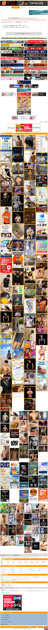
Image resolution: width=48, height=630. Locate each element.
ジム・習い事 (3, 569)
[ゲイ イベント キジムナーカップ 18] (33, 468)
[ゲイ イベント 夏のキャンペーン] (42, 195)
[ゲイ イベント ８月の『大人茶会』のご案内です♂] (24, 452)
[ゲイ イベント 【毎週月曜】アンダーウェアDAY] (43, 423)
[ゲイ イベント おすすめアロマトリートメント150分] (28, 533)
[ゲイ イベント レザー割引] (42, 180)
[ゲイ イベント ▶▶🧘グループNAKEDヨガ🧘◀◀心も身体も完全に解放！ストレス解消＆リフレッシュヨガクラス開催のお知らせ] (30, 404)
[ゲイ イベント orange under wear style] (18, 259)
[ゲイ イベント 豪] (43, 431)
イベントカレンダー (40, 7)
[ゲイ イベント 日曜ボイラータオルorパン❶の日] (42, 323)
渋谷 (31, 561)
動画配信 (2, 572)
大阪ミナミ (27, 562)
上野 (13, 561)
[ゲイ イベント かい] (18, 231)
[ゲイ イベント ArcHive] (4, 508)
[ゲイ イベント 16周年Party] (14, 481)
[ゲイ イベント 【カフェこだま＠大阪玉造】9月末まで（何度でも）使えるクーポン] (18, 356)
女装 (39, 569)
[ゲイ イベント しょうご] (4, 518)
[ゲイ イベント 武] (18, 311)
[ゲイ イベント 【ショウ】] (12, 540)
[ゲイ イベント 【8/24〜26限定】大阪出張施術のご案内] (14, 413)
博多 (43, 562)
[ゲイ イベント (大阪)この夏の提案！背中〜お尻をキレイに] (30, 320)
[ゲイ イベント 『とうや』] (5, 416)
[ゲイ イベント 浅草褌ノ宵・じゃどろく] (12, 519)
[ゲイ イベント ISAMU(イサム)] (18, 217)
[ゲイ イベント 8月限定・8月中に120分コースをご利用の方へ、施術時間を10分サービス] (18, 372)
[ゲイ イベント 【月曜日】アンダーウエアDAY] (43, 440)
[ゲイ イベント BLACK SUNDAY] (18, 202)
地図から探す (24, 7)
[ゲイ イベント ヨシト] (6, 297)
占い (21, 570)
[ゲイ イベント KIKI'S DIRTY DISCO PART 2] (30, 349)
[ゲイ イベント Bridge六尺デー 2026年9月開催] (20, 540)
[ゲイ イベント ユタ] (18, 140)
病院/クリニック (32, 569)
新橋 (25, 561)
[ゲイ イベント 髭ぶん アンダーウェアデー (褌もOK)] (42, 353)
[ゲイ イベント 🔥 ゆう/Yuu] (4, 529)
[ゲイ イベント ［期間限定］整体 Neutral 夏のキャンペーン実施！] (6, 282)
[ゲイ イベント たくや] (44, 506)
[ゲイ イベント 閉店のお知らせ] (5, 468)
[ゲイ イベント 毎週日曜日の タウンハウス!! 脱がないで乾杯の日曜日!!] (6, 265)
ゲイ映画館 (12, 572)
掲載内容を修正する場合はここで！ (7, 585)
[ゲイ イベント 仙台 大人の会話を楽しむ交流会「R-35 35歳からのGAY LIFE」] (33, 494)
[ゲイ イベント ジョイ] (42, 158)
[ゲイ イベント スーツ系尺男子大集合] (28, 522)
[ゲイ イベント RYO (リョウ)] (30, 392)
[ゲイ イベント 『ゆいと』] (30, 232)
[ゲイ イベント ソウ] (18, 299)
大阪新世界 (32, 562)
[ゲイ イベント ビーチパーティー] (24, 496)
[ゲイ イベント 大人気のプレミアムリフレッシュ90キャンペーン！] (30, 165)
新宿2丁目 (44, 561)
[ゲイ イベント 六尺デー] (12, 530)
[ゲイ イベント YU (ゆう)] (5, 427)
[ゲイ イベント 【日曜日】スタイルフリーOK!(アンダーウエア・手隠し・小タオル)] (6, 185)
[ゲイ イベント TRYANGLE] (30, 305)
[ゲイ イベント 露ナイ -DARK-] (36, 545)
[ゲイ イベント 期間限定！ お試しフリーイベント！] (30, 286)
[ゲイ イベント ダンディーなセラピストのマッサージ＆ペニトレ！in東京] (43, 415)
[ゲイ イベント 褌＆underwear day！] (6, 232)
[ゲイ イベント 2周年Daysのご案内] (33, 481)
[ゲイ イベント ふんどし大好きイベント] (30, 174)
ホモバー (2, 568)
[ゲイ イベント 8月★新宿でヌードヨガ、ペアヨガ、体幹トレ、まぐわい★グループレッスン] (6, 157)
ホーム (7, 7)
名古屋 (8, 562)
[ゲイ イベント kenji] (6, 385)
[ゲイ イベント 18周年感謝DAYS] (24, 485)
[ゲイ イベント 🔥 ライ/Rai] (28, 538)
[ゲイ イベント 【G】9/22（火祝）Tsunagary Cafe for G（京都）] (36, 515)
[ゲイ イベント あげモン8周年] (43, 495)
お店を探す (16, 7)
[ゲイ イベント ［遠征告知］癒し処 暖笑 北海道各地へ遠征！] (6, 368)
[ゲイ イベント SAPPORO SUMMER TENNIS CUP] (43, 481)
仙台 (8, 561)
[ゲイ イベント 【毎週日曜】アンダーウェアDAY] (18, 190)
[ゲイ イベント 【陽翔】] (42, 287)
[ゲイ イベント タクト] (5, 453)
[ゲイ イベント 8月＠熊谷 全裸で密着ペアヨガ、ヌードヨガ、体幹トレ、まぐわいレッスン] (36, 521)
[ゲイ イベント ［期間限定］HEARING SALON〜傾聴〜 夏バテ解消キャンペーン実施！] (30, 274)
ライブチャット (13, 570)
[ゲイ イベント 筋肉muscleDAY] (33, 442)
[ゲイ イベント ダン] (42, 304)
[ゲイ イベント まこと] (30, 334)
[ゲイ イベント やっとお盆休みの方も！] (6, 402)
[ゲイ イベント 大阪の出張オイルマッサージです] (30, 188)
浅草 (19, 561)
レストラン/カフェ (42, 568)
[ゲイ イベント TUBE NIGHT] (6, 143)
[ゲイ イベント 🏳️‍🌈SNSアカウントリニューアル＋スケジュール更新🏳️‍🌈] (30, 156)
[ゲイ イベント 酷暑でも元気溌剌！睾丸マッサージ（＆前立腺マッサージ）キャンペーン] (18, 388)
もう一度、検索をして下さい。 (24, 33)
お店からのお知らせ (32, 7)
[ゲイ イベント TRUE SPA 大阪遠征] (18, 289)
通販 (39, 570)
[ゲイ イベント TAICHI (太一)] (44, 522)
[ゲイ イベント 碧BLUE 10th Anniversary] (18, 154)
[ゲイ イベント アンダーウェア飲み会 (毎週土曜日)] (42, 169)
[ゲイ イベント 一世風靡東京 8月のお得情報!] (30, 142)
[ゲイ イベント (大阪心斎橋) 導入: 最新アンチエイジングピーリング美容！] (30, 378)
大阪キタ (20, 562)
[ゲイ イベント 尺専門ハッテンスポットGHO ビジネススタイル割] (44, 530)
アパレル (21, 569)
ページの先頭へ (41, 626)
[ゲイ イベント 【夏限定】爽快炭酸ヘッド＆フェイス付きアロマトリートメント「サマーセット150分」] (28, 527)
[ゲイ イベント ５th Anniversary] (43, 468)
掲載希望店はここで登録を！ (6, 584)
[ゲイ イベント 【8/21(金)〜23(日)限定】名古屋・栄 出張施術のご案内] (6, 307)
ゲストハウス (31, 568)
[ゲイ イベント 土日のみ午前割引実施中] (36, 505)
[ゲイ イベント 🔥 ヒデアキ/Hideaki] (18, 276)
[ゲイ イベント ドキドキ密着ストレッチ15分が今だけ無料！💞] (6, 199)
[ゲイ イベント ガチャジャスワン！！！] (14, 433)
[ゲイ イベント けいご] (28, 508)
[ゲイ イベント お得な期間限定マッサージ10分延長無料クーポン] (6, 171)
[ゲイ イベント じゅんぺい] (14, 454)
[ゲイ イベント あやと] (20, 518)
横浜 (2, 562)
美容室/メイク (13, 569)
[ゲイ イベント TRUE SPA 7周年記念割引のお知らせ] (42, 369)
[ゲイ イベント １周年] (5, 496)
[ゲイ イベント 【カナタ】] (4, 540)
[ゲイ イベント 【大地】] (33, 455)
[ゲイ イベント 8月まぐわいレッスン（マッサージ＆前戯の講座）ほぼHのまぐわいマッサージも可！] (30, 261)
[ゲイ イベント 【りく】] (14, 422)
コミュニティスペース (5, 570)
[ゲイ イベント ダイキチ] (30, 201)
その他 (21, 572)
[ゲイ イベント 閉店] (5, 482)
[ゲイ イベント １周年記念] (18, 340)
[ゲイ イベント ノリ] (42, 271)
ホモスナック (12, 568)
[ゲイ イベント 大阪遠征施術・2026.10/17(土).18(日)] (44, 546)
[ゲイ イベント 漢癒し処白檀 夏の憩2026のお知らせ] (42, 384)
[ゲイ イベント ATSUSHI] (6, 351)
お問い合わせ (33, 626)
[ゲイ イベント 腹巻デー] (30, 248)
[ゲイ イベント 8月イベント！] (42, 238)
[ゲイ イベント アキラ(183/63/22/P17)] (18, 168)
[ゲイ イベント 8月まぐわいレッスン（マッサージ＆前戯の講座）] (6, 327)
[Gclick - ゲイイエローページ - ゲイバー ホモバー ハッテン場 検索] (8, 3)
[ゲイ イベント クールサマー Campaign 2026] (6, 248)
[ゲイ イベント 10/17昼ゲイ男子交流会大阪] (12, 508)
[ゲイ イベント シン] (24, 438)
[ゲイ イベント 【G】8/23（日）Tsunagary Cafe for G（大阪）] (42, 232)
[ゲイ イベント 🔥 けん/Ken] (43, 448)
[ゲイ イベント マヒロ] (18, 180)
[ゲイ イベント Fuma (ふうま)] (42, 339)
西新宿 (37, 561)
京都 (13, 562)
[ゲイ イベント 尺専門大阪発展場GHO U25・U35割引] (24, 415)
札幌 (2, 561)
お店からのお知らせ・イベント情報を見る (40, 553)
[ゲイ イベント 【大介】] (28, 544)
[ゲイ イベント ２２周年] (14, 468)
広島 (37, 562)
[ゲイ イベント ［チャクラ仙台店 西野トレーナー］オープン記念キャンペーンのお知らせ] (6, 215)
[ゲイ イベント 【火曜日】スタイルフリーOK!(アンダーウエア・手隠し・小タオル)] (44, 514)
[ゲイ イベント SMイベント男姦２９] (28, 516)
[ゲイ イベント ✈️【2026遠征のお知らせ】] (42, 143)
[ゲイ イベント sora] (33, 416)
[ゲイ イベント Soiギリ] (33, 429)
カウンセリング (32, 570)
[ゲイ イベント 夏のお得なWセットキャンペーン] (6, 337)
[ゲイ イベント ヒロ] (44, 538)
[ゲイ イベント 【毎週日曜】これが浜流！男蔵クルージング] (42, 208)
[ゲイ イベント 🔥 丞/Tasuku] (36, 510)
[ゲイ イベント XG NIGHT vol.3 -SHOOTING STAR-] (42, 220)
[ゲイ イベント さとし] (20, 529)
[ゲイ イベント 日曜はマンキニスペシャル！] (18, 245)
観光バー (21, 568)
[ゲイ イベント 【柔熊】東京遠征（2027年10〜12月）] (36, 537)
